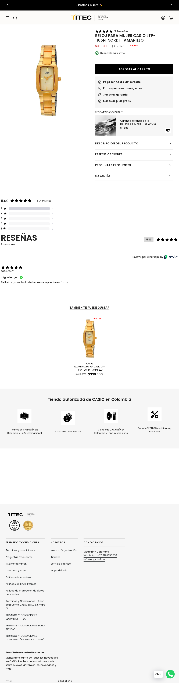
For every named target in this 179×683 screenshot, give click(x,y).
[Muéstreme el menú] (7, 18)
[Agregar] (168, 130)
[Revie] (170, 257)
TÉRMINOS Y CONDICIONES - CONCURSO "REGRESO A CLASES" (25, 637)
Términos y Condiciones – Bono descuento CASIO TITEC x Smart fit (25, 604)
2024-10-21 (7, 271)
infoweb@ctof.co (94, 559)
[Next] (171, 5)
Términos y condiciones (20, 550)
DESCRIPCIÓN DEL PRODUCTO (116, 143)
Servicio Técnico (61, 563)
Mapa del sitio (59, 570)
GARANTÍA (102, 176)
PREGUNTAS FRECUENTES (113, 165)
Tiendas (55, 557)
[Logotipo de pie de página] (21, 522)
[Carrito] (171, 18)
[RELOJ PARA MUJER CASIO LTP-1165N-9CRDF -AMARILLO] (89, 338)
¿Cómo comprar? (16, 563)
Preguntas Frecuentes (19, 557)
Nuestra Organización (64, 550)
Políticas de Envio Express (21, 584)
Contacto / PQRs (16, 570)
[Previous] (7, 5)
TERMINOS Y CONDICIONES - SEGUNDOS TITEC (22, 616)
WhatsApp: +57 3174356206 (100, 555)
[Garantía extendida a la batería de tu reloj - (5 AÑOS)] (105, 125)
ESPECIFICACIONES (109, 154)
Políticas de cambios (18, 577)
